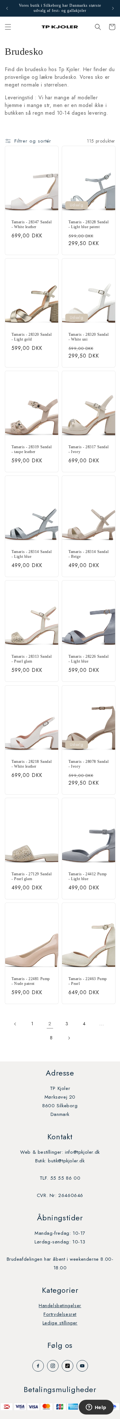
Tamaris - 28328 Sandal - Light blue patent (88, 224)
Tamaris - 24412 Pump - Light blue (87, 876)
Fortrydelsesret (60, 1314)
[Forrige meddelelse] (7, 8)
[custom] (38, 1366)
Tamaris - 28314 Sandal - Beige (88, 554)
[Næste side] (69, 1038)
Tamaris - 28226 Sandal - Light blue (88, 659)
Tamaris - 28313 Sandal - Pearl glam (32, 659)
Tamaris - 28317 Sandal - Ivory (88, 449)
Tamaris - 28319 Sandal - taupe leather (32, 449)
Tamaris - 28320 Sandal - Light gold (32, 337)
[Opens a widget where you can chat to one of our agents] (96, 1408)
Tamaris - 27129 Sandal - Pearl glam (32, 876)
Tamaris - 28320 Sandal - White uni (88, 337)
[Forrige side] (15, 1024)
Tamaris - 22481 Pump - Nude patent (31, 981)
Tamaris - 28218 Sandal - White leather (32, 764)
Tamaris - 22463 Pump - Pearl (87, 981)
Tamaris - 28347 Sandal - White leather (32, 224)
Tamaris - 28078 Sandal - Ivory (88, 764)
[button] (8, 27)
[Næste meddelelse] (113, 8)
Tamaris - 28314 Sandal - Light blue (32, 554)
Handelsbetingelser (60, 1305)
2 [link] (50, 1023)
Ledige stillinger (60, 1322)
